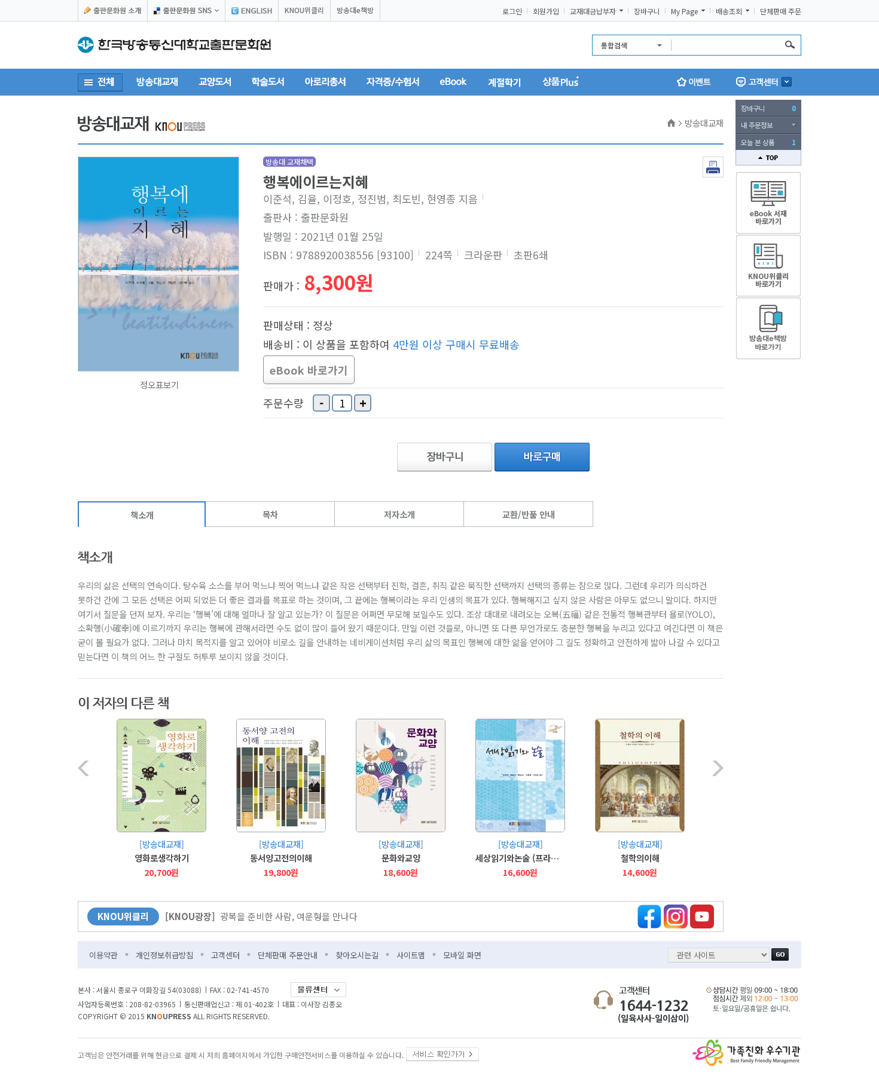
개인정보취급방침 (164, 955)
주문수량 (283, 403)
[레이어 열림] (764, 82)
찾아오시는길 (357, 955)
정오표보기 (159, 385)
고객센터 (225, 955)
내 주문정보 (757, 125)
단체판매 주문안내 (288, 955)
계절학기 (504, 81)
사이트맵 (410, 955)
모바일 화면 (462, 955)
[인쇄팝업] (713, 160)
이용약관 (103, 955)
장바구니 (647, 11)
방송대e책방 (355, 10)
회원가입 (546, 11)
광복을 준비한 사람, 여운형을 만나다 (261, 916)
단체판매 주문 (780, 11)
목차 (270, 514)
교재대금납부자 (593, 11)
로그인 (512, 11)
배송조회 (729, 11)
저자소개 (399, 514)
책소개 (142, 514)
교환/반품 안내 (528, 514)
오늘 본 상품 (768, 142)
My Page (684, 11)
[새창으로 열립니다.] (442, 1052)
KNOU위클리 (304, 10)
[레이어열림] (186, 10)
